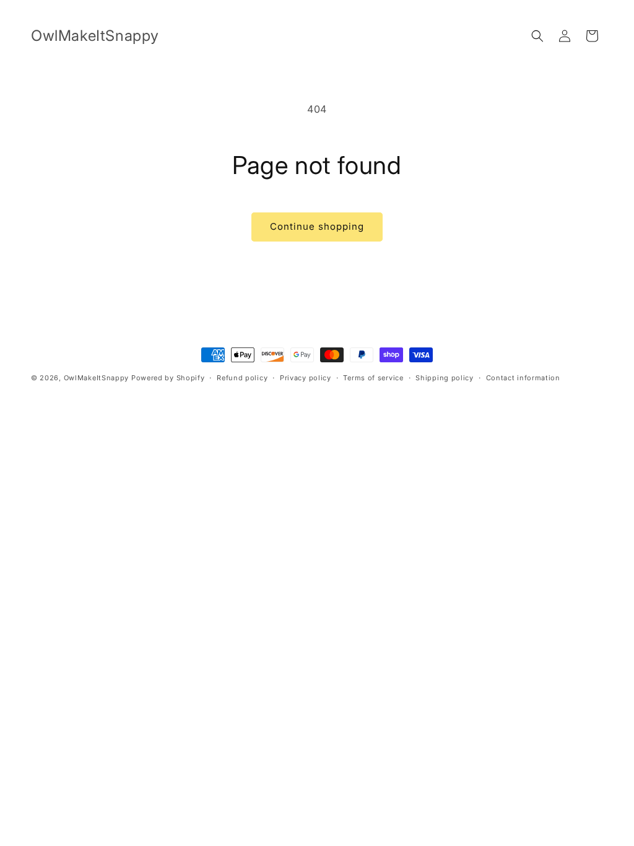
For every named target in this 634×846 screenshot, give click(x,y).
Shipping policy (444, 377)
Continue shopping (317, 226)
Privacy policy (305, 377)
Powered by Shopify (168, 377)
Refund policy (242, 377)
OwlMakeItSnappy (96, 377)
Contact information (523, 377)
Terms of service (373, 377)
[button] (537, 36)
